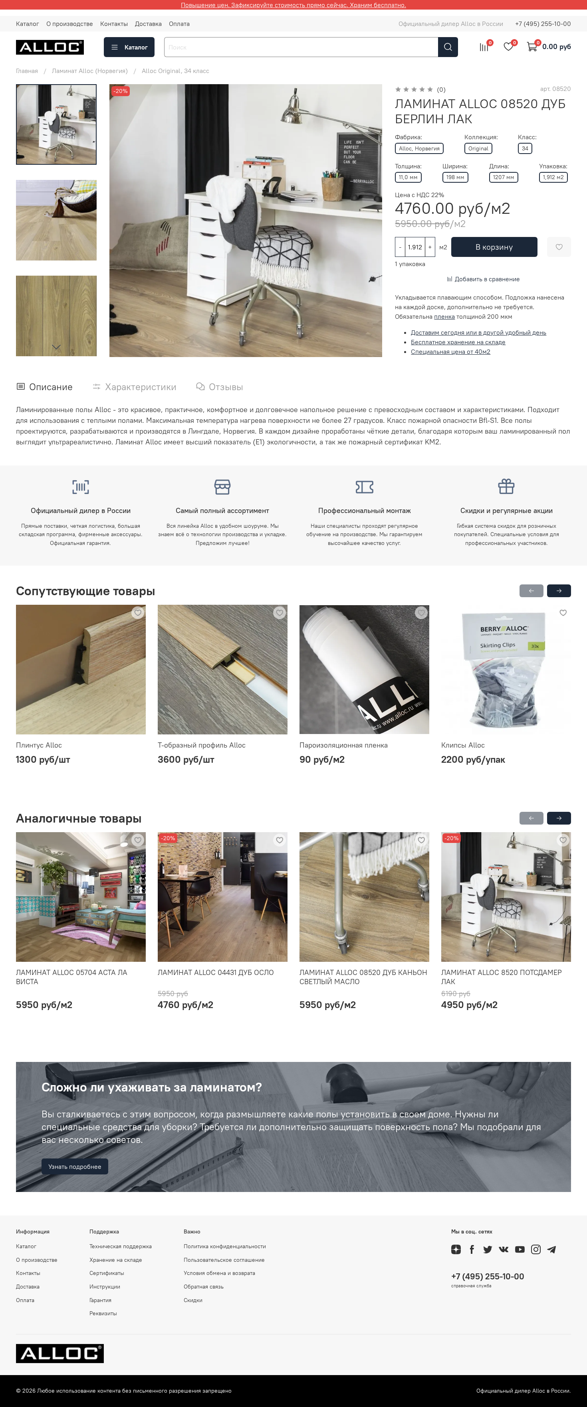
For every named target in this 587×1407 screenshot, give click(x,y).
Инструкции (104, 1286)
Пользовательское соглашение (224, 1259)
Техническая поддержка (120, 1246)
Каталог (27, 24)
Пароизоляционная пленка (343, 745)
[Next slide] (56, 346)
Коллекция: (481, 137)
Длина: (499, 166)
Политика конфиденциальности (225, 1246)
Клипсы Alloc (463, 745)
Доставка (148, 24)
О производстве (69, 24)
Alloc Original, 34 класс (175, 71)
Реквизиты (103, 1313)
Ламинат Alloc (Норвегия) (90, 71)
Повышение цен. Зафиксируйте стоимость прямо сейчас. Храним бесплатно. (293, 5)
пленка (444, 316)
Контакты (114, 24)
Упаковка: (553, 166)
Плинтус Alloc (39, 745)
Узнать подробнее (74, 1166)
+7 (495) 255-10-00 (543, 24)
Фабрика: (408, 137)
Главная (27, 71)
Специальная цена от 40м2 (450, 351)
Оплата (179, 24)
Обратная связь (204, 1286)
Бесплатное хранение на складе (458, 342)
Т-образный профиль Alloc (202, 745)
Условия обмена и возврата (219, 1273)
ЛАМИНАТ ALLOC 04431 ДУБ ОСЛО (216, 972)
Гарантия (100, 1300)
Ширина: (455, 166)
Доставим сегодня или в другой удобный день (478, 332)
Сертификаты (106, 1273)
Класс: (527, 137)
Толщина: (408, 166)
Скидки (193, 1300)
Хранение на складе (115, 1259)
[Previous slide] (125, 220)
